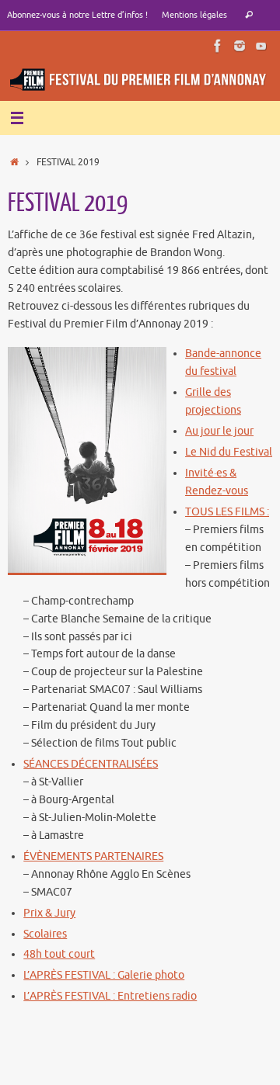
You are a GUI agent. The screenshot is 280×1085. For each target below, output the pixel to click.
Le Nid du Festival (228, 452)
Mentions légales (194, 14)
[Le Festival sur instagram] (239, 46)
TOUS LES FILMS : (227, 511)
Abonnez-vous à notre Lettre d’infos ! (77, 14)
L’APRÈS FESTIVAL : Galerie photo (103, 975)
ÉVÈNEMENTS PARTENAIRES (93, 856)
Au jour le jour (219, 431)
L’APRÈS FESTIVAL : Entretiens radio (110, 996)
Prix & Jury (49, 913)
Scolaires (45, 934)
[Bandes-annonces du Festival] (261, 46)
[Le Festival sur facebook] (218, 46)
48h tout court (59, 954)
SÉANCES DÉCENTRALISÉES (90, 764)
